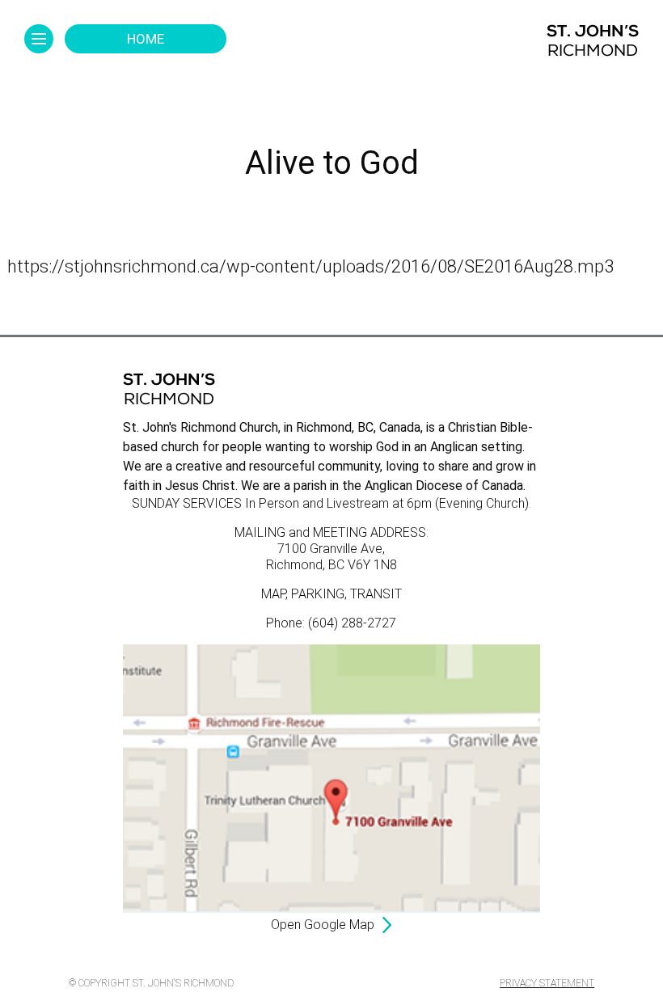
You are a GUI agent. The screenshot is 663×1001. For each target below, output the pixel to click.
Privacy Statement (547, 983)
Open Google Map (322, 924)
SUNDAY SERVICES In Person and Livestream (260, 503)
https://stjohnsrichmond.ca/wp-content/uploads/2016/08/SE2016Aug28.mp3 (310, 266)
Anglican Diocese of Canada (444, 485)
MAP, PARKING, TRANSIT (331, 594)
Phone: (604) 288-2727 (331, 623)
